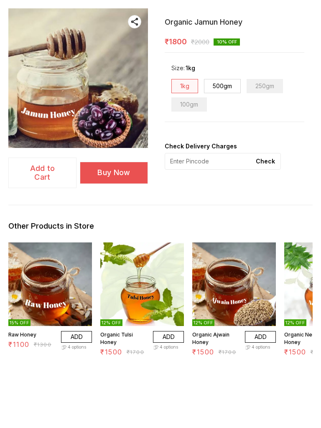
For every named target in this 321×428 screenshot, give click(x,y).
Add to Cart (42, 172)
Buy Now (113, 172)
